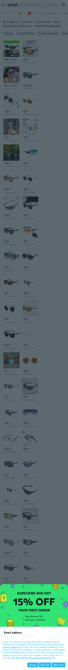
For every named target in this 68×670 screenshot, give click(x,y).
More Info (58, 665)
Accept (32, 665)
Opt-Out (45, 665)
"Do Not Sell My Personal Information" (31, 657)
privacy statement (12, 647)
